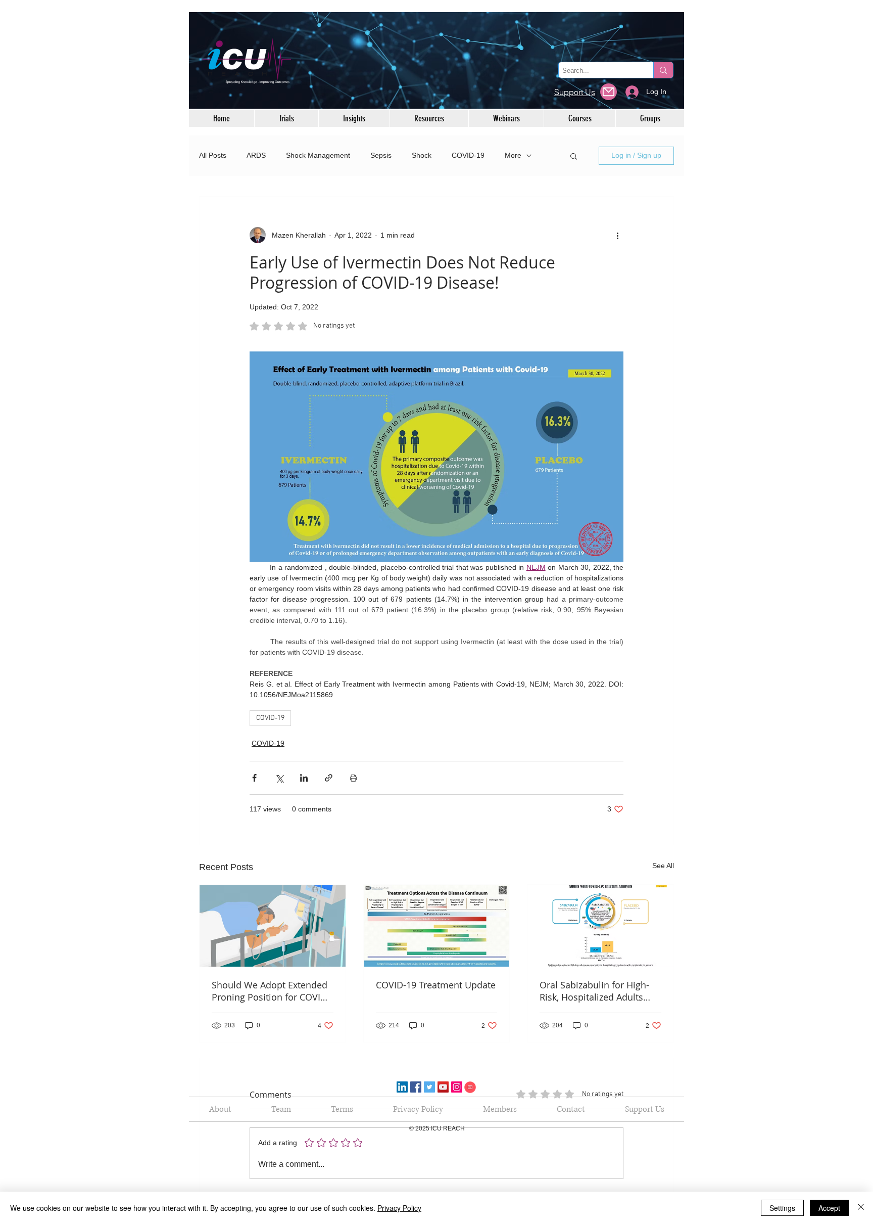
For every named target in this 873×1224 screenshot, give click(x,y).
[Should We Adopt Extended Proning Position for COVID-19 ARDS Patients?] (273, 926)
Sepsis (381, 155)
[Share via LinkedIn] (304, 778)
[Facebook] (415, 1087)
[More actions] (617, 235)
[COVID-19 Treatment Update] (437, 926)
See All (663, 866)
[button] (573, 156)
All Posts (212, 155)
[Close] (861, 1208)
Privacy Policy (399, 1208)
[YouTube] (443, 1087)
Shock (421, 155)
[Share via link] (328, 778)
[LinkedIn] (402, 1087)
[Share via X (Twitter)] (279, 778)
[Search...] (663, 70)
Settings (782, 1208)
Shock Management (318, 155)
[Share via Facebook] (254, 778)
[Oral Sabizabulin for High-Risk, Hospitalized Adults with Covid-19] (600, 926)
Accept (829, 1208)
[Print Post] (353, 778)
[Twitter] (429, 1087)
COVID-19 (468, 155)
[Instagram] (456, 1087)
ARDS (256, 155)
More (513, 155)
